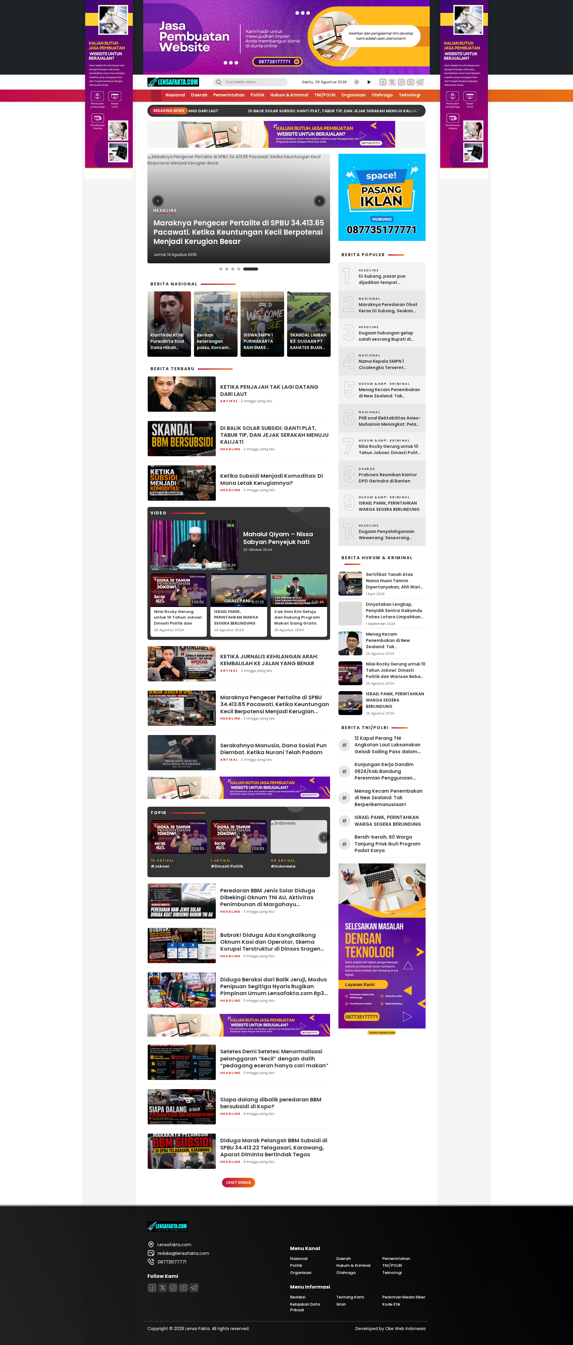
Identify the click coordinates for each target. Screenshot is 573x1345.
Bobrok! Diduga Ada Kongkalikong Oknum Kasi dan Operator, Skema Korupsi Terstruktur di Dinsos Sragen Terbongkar (270, 941)
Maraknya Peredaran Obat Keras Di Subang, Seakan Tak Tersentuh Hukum (388, 308)
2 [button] (238, 269)
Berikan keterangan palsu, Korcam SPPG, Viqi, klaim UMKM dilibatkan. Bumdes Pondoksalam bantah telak (215, 341)
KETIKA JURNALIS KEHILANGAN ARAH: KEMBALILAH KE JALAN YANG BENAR (269, 660)
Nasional (175, 95)
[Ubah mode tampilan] (356, 82)
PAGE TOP (555, 1299)
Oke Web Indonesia (405, 1329)
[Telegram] (420, 82)
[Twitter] (392, 82)
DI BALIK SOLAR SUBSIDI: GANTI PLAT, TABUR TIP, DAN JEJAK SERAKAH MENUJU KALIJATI (324, 111)
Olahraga (382, 95)
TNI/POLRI (324, 95)
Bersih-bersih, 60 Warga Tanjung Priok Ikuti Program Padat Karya (387, 844)
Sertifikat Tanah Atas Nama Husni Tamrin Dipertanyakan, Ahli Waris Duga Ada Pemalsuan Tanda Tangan (394, 586)
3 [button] (244, 269)
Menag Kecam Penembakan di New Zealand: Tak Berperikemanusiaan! (389, 393)
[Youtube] (183, 1287)
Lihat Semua (238, 1182)
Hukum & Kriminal (289, 95)
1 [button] (226, 269)
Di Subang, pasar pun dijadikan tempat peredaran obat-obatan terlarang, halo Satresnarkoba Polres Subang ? (386, 279)
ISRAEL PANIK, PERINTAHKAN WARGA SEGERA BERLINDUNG (236, 617)
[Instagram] (401, 82)
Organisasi (353, 95)
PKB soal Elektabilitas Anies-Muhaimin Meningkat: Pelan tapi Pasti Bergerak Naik (390, 421)
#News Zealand (227, 866)
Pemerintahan (229, 95)
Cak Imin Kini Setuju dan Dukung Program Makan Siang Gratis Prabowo (297, 620)
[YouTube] (410, 82)
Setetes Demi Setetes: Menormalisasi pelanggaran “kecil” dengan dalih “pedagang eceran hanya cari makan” (274, 1058)
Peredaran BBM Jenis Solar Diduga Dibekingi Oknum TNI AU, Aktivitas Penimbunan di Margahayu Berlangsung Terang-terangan (267, 897)
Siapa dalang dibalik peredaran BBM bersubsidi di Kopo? (270, 1103)
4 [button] (250, 269)
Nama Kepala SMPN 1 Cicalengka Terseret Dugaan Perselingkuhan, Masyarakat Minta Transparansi (385, 364)
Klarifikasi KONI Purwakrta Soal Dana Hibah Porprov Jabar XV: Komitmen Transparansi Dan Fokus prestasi (167, 341)
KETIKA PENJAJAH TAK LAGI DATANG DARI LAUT (237, 241)
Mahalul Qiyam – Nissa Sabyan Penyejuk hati (278, 538)
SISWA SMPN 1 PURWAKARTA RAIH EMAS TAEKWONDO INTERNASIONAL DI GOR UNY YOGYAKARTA (260, 341)
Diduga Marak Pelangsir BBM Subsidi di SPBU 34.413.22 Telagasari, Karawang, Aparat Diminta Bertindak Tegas (273, 1147)
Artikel (163, 228)
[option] (238, 208)
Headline (230, 449)
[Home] (156, 96)
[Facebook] (383, 82)
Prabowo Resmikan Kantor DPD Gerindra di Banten (388, 478)
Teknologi (409, 95)
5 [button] (256, 269)
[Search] (218, 82)
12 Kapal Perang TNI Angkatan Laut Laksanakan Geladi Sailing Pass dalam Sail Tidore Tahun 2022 (387, 745)
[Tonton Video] (368, 82)
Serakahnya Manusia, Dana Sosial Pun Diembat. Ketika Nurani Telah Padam (273, 749)
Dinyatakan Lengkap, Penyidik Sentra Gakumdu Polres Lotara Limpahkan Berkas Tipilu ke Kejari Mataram (394, 616)
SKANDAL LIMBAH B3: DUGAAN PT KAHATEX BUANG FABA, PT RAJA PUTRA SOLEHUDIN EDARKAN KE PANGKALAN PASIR (308, 341)
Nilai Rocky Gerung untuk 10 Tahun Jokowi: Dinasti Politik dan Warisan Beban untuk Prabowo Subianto (178, 623)
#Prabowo (282, 866)
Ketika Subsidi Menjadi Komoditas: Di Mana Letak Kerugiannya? (271, 479)
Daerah (199, 95)
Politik (257, 95)
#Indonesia (163, 866)
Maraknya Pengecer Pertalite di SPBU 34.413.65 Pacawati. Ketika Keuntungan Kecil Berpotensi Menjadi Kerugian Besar (274, 704)
